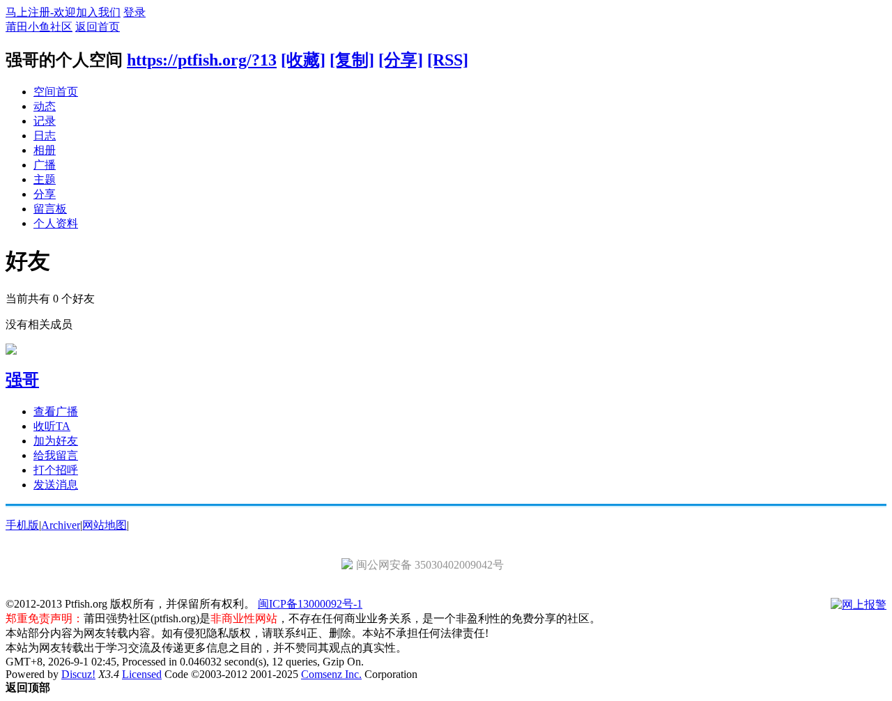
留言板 (50, 209)
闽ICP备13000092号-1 (310, 604)
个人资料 (55, 223)
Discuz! (78, 674)
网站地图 (104, 525)
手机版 (22, 525)
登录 (134, 12)
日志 (44, 135)
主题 (44, 179)
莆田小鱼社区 (39, 27)
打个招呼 (55, 470)
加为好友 (55, 441)
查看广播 (55, 411)
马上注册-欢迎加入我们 (63, 12)
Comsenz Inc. (331, 674)
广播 (44, 165)
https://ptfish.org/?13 (202, 60)
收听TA (51, 426)
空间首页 (55, 92)
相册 (44, 150)
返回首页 (97, 27)
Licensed (142, 674)
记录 (44, 121)
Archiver (60, 525)
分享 (44, 194)
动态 (44, 106)
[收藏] (303, 60)
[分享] (400, 60)
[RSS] (447, 60)
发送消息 (55, 485)
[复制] (352, 60)
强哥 (22, 380)
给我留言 (55, 455)
